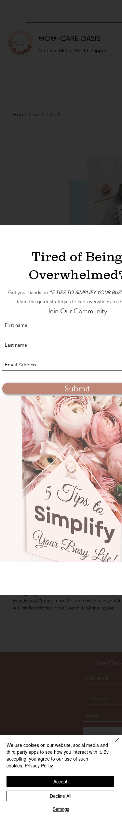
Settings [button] (61, 809)
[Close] (113, 744)
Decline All (60, 796)
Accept (60, 781)
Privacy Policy (39, 765)
